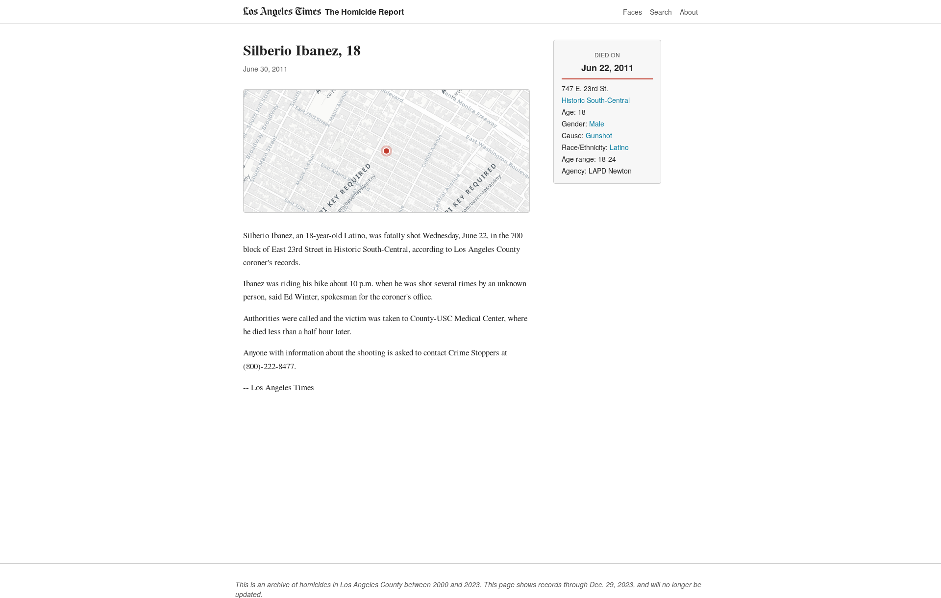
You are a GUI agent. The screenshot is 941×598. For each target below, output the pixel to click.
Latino (619, 147)
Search (661, 12)
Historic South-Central (596, 100)
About (689, 12)
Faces (632, 12)
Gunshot (599, 135)
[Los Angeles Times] (282, 12)
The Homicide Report (364, 11)
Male (596, 123)
